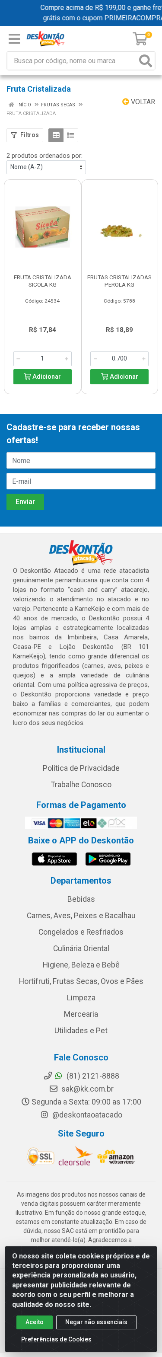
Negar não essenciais (96, 1322)
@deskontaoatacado (86, 1115)
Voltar (142, 102)
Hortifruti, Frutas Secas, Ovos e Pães (81, 981)
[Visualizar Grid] (56, 135)
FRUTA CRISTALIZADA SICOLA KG (42, 281)
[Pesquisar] (146, 61)
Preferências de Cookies (56, 1339)
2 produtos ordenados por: (44, 156)
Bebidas (81, 899)
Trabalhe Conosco (81, 784)
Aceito (34, 1322)
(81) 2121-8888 (92, 1076)
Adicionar (46, 376)
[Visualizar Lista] (70, 135)
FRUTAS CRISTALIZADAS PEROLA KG (119, 281)
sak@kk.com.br (87, 1089)
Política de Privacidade (81, 768)
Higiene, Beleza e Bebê (81, 965)
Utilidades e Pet (81, 1030)
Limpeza (81, 997)
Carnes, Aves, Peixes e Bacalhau (81, 915)
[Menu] (14, 39)
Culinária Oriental (81, 948)
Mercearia (81, 1014)
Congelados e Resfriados (81, 932)
